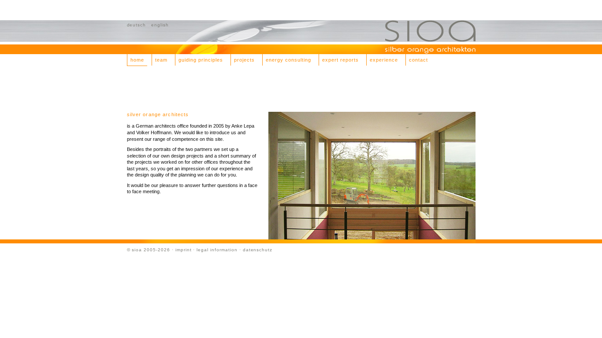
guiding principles (200, 59)
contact (418, 59)
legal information (217, 249)
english (160, 24)
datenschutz (258, 249)
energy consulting (288, 59)
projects (244, 59)
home (137, 59)
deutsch (136, 24)
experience (384, 59)
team (161, 59)
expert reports (340, 59)
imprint (183, 249)
